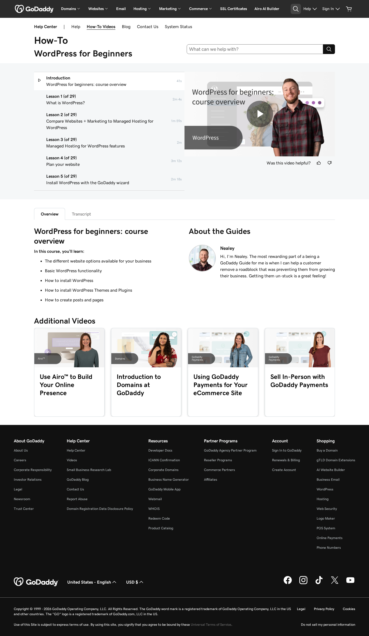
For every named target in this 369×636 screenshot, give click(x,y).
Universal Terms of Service (211, 624)
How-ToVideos (101, 26)
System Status (178, 26)
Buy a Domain (327, 450)
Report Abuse (77, 499)
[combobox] (255, 49)
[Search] (329, 49)
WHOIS (154, 508)
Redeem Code (159, 518)
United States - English (89, 582)
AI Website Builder (331, 470)
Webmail (155, 499)
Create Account (284, 470)
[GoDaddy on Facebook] (288, 583)
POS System (326, 528)
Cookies (349, 609)
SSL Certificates (233, 9)
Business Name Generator (168, 479)
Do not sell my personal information (328, 624)
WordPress (325, 489)
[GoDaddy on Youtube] (350, 583)
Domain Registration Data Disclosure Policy (100, 508)
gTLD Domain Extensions (336, 460)
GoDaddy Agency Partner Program (230, 450)
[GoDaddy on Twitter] (335, 583)
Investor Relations (28, 479)
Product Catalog (160, 528)
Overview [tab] (49, 214)
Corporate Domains (163, 470)
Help (75, 26)
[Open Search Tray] (296, 9)
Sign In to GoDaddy (286, 450)
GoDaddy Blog (78, 479)
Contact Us (147, 26)
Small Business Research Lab (89, 470)
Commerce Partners (219, 470)
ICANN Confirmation (164, 460)
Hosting (322, 499)
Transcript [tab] (81, 214)
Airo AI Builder (266, 9)
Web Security (327, 508)
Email (121, 9)
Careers (20, 460)
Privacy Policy (324, 609)
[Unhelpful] (329, 163)
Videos (72, 460)
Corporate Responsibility (33, 470)
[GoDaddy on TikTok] (319, 583)
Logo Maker (326, 518)
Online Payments (330, 538)
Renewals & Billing (286, 460)
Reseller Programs (218, 460)
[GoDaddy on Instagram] (303, 583)
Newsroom (22, 499)
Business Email (328, 479)
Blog (126, 26)
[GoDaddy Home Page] (36, 582)
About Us (21, 450)
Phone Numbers (329, 547)
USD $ (132, 582)
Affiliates (210, 479)
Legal (18, 489)
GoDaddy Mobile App (164, 489)
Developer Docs (160, 450)
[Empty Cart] (349, 9)
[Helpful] (318, 163)
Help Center (76, 450)
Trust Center (24, 508)
